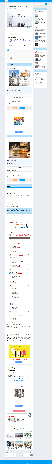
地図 (25, 97)
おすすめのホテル (37, 73)
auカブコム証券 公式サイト (19, 380)
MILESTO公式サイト (19, 405)
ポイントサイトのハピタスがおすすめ (41, 86)
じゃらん (15, 108)
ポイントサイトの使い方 (11, 57)
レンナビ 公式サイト (19, 131)
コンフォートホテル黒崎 (40, 74)
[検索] (46, 4)
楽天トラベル (22, 108)
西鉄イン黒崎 (38, 77)
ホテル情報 (30, 431)
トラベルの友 (11, 1)
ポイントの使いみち (11, 58)
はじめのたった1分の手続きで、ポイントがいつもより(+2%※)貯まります (40, 79)
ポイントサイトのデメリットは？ (12, 59)
